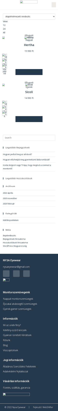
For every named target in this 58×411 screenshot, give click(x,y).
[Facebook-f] (6, 273)
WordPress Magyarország (15, 246)
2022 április (8, 193)
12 (4, 25)
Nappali (29, 40)
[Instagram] (16, 273)
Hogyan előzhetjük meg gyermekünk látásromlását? (26, 159)
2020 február (9, 203)
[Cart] (54, 4)
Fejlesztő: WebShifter (43, 407)
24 (4, 28)
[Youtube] (26, 273)
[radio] (4, 56)
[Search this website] (29, 137)
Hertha (29, 45)
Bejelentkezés (9, 235)
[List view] (5, 11)
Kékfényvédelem (10, 220)
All (4, 32)
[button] (3, 4)
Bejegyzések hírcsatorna (14, 239)
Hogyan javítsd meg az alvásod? (17, 154)
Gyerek (29, 87)
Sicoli (29, 92)
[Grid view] (4, 11)
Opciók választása (29, 72)
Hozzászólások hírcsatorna (15, 242)
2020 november (10, 198)
